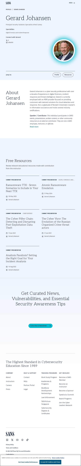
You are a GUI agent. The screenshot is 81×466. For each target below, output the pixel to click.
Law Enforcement (48, 397)
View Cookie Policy (58, 458)
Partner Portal (29, 385)
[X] (12, 440)
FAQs (25, 381)
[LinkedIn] (7, 440)
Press (8, 389)
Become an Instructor (63, 385)
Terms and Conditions (12, 448)
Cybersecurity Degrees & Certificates (46, 410)
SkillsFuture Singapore (45, 402)
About (8, 377)
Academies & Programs (46, 382)
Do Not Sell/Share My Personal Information (18, 451)
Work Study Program (49, 377)
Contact (27, 377)
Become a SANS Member (65, 378)
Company (9, 373)
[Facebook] (22, 440)
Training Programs (49, 373)
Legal (26, 389)
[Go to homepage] (8, 3)
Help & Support (30, 373)
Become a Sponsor (66, 391)
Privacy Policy (10, 444)
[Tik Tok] (27, 440)
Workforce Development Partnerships (46, 390)
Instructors (10, 381)
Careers (9, 385)
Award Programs (65, 399)
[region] (40, 460)
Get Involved (64, 373)
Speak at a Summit (66, 395)
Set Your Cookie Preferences (28, 462)
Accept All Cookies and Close (50, 462)
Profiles (8, 9)
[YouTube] (17, 440)
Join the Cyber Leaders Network (65, 404)
